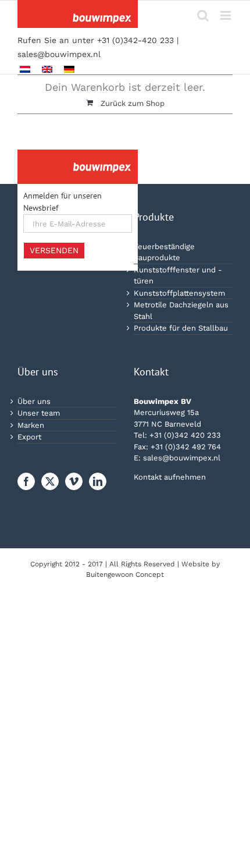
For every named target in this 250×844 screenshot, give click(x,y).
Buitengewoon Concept (125, 574)
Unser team (38, 413)
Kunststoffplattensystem (179, 293)
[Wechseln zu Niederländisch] (25, 69)
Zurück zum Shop (133, 103)
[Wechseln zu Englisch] (47, 69)
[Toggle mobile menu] (226, 15)
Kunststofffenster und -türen (178, 275)
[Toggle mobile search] (203, 15)
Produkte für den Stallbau (181, 328)
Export (29, 436)
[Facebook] (26, 481)
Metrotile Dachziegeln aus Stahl (181, 310)
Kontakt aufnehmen (170, 477)
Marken (30, 425)
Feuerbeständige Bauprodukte (164, 252)
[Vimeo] (74, 481)
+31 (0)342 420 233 (185, 435)
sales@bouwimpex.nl (59, 54)
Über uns (34, 401)
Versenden (54, 250)
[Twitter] (50, 481)
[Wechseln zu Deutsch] (69, 69)
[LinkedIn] (97, 481)
